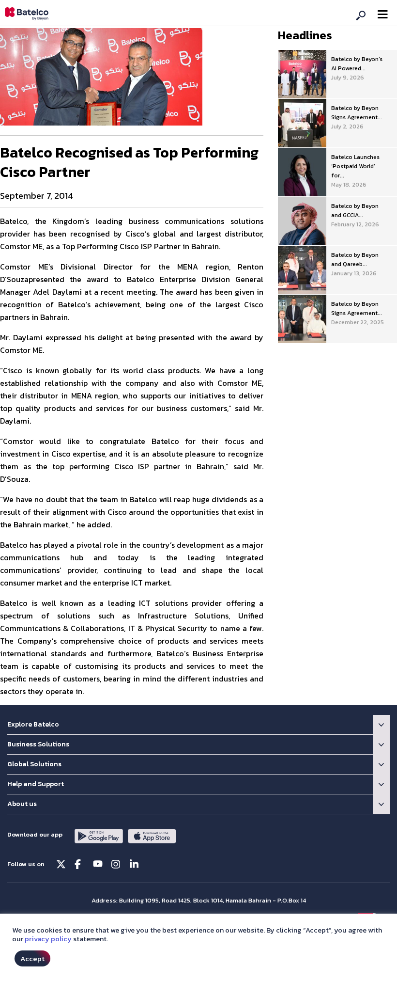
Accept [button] (32, 958)
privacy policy (48, 939)
